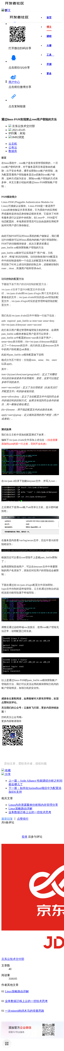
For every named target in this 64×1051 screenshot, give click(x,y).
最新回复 (7, 818)
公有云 (13, 147)
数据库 (13, 151)
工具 (50, 55)
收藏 (7, 770)
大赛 (49, 45)
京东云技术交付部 (12, 958)
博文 (8, 10)
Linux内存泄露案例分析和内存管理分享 (33, 804)
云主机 (13, 143)
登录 (24, 836)
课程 (49, 36)
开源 (49, 64)
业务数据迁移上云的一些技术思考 (30, 812)
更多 (49, 73)
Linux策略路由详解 (20, 808)
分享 (7, 774)
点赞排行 (22, 818)
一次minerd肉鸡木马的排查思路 (24, 1010)
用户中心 (14, 82)
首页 (49, 17)
